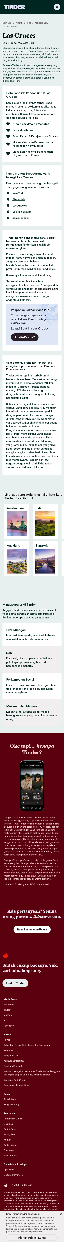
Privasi (7, 1039)
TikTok (7, 1009)
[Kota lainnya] (36, 582)
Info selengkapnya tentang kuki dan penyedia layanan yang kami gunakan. (31, 1227)
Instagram (9, 1004)
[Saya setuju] (61, 1214)
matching (46, 275)
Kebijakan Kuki (11, 1055)
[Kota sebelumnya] (27, 582)
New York (18, 193)
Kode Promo (10, 1145)
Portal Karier (10, 1099)
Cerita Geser (10, 1129)
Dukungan (9, 1150)
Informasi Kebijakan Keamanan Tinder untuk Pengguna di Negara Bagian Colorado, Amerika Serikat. (32, 1073)
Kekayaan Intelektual (14, 1060)
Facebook (9, 1025)
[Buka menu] (57, 7)
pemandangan (21, 218)
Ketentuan (9, 1050)
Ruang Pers (9, 1134)
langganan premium (46, 288)
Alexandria (18, 199)
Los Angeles (19, 206)
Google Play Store (13, 1174)
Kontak (7, 1139)
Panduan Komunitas (14, 1066)
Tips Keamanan (28, 366)
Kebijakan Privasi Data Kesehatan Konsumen (27, 1045)
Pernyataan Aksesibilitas (16, 1085)
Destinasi (6, 22)
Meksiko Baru (41, 22)
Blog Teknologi (12, 1104)
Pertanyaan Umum (13, 1118)
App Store (9, 1169)
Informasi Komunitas (14, 1080)
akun (52, 257)
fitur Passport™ (33, 285)
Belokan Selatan (22, 212)
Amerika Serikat (23, 22)
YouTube (8, 1015)
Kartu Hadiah (10, 1155)
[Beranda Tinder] (15, 7)
